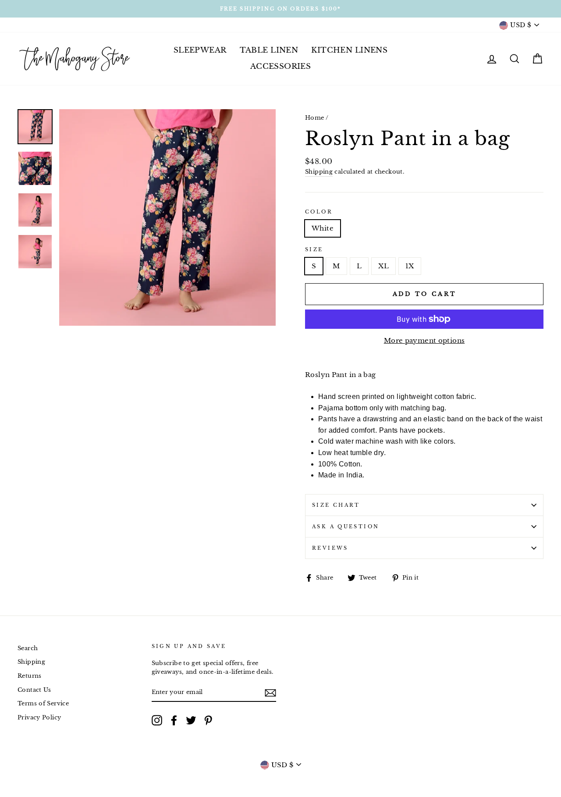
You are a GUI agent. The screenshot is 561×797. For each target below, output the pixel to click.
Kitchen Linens (349, 50)
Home (314, 117)
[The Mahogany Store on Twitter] (191, 720)
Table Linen (269, 50)
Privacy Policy (39, 717)
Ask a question (345, 526)
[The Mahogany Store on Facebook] (174, 720)
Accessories (280, 66)
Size (314, 249)
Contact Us (34, 690)
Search (28, 648)
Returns (30, 675)
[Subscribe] (270, 692)
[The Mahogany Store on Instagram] (157, 720)
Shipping (319, 171)
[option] (280, 8)
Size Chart (336, 505)
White (323, 228)
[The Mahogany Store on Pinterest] (208, 720)
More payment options (424, 340)
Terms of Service (43, 703)
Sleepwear (200, 50)
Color (319, 212)
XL (383, 266)
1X (409, 266)
